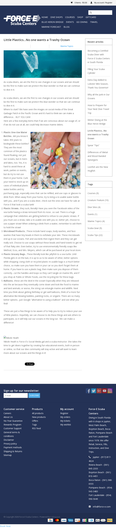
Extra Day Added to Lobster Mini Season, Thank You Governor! (98, 83)
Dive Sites (94, 207)
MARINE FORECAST (51, 26)
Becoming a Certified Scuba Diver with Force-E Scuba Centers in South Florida (99, 56)
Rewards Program (12, 424)
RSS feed (36, 428)
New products (39, 417)
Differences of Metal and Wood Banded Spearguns (98, 156)
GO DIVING (81, 22)
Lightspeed (55, 517)
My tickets (65, 420)
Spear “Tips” (93, 145)
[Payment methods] (50, 520)
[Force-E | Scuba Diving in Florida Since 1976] (22, 19)
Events (92, 214)
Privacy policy (10, 443)
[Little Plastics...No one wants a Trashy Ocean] (43, 65)
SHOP (80, 17)
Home (45, 17)
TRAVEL (94, 22)
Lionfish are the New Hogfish (98, 168)
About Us (8, 417)
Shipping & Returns (13, 451)
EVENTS (70, 22)
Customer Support (13, 428)
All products (38, 413)
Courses (93, 193)
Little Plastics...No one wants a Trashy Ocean (37, 40)
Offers (35, 420)
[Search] (89, 12)
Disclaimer (9, 439)
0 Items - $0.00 (80, 2)
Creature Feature (98, 200)
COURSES (70, 17)
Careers (7, 413)
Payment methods (13, 447)
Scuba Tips (95, 235)
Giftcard (91, 17)
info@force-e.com (102, 506)
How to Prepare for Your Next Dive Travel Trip (98, 109)
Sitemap (8, 455)
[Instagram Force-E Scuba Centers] (110, 390)
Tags (34, 424)
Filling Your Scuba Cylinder (96, 71)
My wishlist (65, 424)
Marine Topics (67, 46)
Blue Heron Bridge (52, 22)
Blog (66, 26)
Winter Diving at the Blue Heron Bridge (97, 121)
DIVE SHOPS (56, 17)
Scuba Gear (95, 228)
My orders (65, 417)
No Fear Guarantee (13, 420)
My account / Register (103, 2)
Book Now (5, 526)
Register (64, 413)
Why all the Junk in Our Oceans (99, 96)
